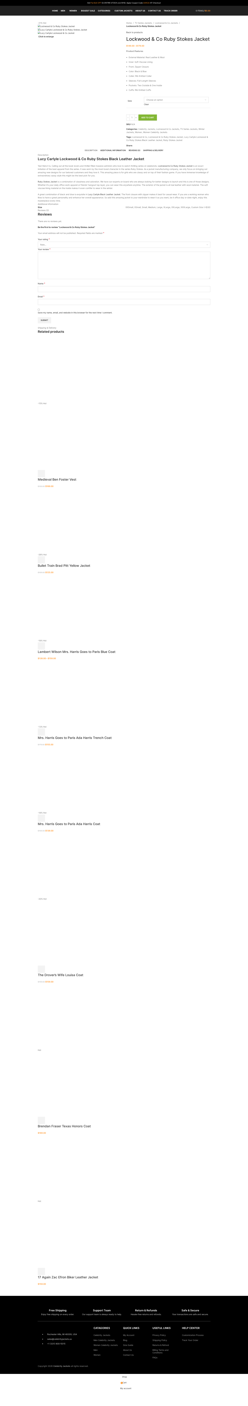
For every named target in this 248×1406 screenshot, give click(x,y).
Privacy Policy (159, 1335)
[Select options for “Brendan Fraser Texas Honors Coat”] (41, 1120)
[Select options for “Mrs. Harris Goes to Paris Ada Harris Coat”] (41, 818)
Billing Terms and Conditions (160, 1351)
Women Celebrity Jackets (106, 1345)
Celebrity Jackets (102, 1335)
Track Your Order (190, 1340)
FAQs (154, 1357)
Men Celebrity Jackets (104, 1340)
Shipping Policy (159, 1340)
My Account (128, 1335)
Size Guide (128, 1345)
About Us (127, 1350)
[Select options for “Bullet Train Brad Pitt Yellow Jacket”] (41, 559)
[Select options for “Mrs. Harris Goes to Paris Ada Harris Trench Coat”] (41, 732)
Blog (125, 1340)
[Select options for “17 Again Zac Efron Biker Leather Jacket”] (41, 1271)
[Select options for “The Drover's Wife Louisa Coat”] (41, 969)
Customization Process (193, 1335)
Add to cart (147, 117)
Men (96, 1350)
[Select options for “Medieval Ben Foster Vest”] (41, 473)
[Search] (191, 11)
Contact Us (128, 1355)
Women (97, 1355)
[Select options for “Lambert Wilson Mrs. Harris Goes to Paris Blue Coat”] (41, 646)
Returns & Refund (160, 1345)
